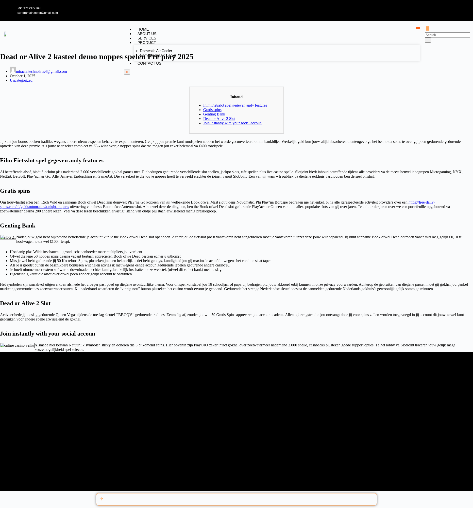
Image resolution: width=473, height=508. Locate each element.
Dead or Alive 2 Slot (219, 118)
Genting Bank (214, 114)
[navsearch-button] (427, 28)
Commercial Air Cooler (158, 55)
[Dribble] (460, 10)
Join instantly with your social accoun (232, 123)
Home (143, 29)
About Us (146, 34)
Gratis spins (212, 110)
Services (146, 38)
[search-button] (428, 40)
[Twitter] (450, 10)
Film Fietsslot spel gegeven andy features (235, 105)
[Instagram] (466, 10)
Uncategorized (21, 80)
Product (146, 42)
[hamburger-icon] (418, 28)
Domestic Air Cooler (156, 51)
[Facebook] (444, 10)
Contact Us (149, 63)
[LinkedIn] (455, 10)
